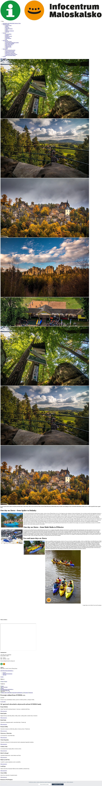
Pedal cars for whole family (10, 53)
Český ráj (7, 31)
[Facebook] (2, 681)
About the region (6, 24)
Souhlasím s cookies (57, 784)
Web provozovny (3, 711)
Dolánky (6, 26)
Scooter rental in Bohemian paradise (12, 42)
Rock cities (7, 27)
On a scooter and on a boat (10, 50)
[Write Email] (2, 688)
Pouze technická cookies (44, 784)
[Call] (2, 686)
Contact (4, 56)
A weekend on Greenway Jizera (11, 54)
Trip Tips (4, 674)
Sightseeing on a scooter (9, 52)
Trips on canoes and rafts (9, 51)
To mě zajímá (2, 701)
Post (6, 39)
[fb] (25, 692)
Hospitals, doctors (8, 36)
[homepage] (51, 20)
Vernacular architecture (9, 30)
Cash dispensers (8, 38)
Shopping (7, 35)
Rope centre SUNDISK (9, 43)
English (4, 58)
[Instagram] (5, 681)
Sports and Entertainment (7, 673)
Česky (1, 58)
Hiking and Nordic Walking (10, 55)
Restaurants (7, 37)
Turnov (6, 29)
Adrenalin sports (8, 46)
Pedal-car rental (8, 45)
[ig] (30, 692)
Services (4, 32)
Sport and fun (5, 40)
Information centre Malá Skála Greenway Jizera (12, 23)
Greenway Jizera (8, 25)
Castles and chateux (9, 28)
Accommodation (8, 34)
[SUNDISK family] (4, 690)
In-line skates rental (8, 44)
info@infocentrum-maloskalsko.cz (6, 670)
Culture (6, 47)
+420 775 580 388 (3, 687)
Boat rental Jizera (8, 41)
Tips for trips (5, 48)
